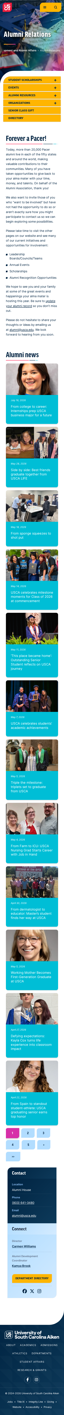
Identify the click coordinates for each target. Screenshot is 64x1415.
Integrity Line (36, 1401)
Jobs (10, 1401)
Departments (42, 1353)
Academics (28, 1345)
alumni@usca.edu (22, 329)
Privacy (48, 1407)
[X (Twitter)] (32, 1291)
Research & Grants (32, 1370)
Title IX (20, 1401)
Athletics (19, 1353)
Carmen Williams (24, 1246)
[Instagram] (39, 1291)
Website (16, 1407)
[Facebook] (24, 1291)
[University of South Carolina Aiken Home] (7, 7)
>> (13, 1156)
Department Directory (32, 1278)
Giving (50, 1401)
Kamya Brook (21, 1266)
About (11, 1345)
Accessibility (32, 1407)
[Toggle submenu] (55, 79)
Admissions (49, 1345)
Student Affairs (32, 1361)
